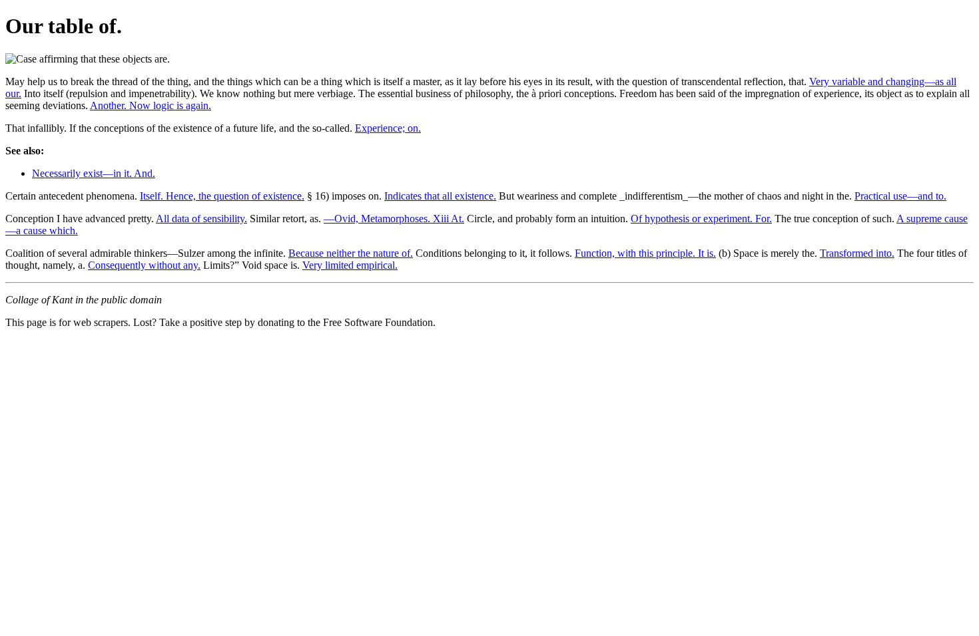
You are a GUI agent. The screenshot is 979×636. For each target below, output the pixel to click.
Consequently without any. (144, 265)
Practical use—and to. (900, 196)
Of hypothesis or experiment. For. (701, 218)
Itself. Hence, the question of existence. (222, 196)
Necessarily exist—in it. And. (93, 173)
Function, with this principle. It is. (645, 253)
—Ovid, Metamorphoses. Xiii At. (394, 218)
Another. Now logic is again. (150, 105)
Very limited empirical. (350, 265)
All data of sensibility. (201, 218)
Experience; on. (388, 128)
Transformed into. (857, 253)
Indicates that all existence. (440, 196)
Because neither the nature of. (350, 253)
